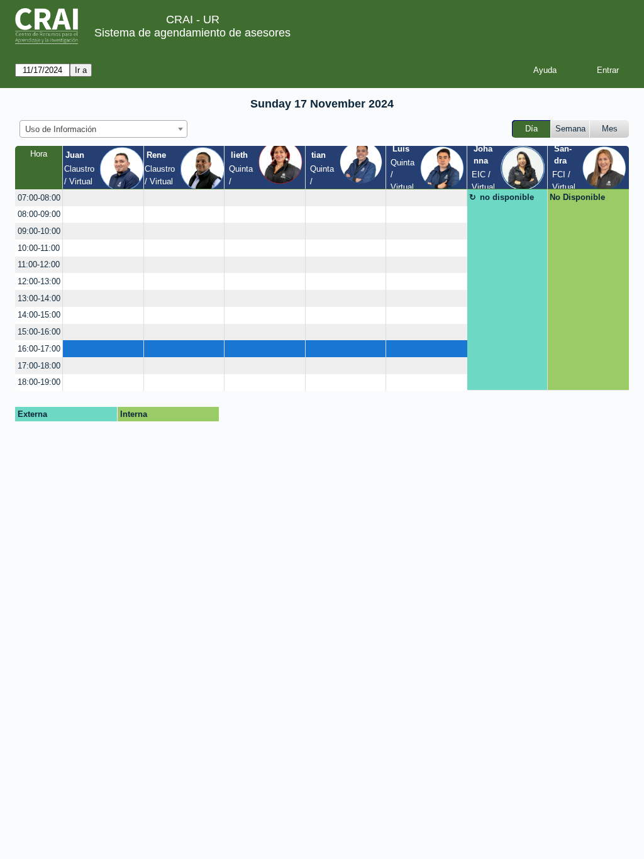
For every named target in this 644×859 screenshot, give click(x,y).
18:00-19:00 (39, 382)
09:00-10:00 (39, 231)
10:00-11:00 (39, 248)
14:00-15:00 (39, 314)
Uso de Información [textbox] (60, 129)
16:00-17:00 (39, 348)
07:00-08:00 (39, 197)
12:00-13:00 (39, 281)
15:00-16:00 (39, 331)
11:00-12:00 (39, 264)
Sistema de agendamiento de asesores (192, 32)
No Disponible (577, 197)
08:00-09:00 (39, 214)
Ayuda (545, 70)
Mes (610, 128)
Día (531, 128)
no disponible (507, 197)
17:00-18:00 (39, 365)
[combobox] (103, 129)
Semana (570, 128)
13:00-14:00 (39, 298)
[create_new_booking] (103, 197)
